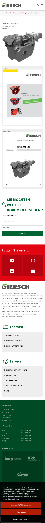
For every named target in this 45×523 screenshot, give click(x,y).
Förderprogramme (14, 341)
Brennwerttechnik (14, 346)
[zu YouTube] (33, 271)
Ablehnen (21, 504)
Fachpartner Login (14, 386)
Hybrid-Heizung (12, 336)
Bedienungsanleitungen (16, 370)
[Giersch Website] (11, 5)
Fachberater (11, 380)
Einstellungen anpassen (20, 519)
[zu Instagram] (33, 260)
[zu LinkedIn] (12, 260)
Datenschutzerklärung (10, 499)
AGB (7, 391)
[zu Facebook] (12, 271)
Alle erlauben (21, 512)
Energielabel (11, 375)
